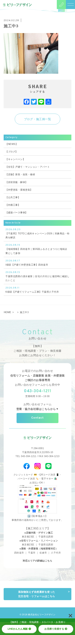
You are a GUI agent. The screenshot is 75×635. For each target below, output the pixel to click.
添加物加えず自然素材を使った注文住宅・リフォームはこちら (36, 594)
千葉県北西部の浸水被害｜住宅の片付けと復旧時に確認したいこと (37, 276)
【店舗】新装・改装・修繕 (20, 174)
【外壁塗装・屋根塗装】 (19, 189)
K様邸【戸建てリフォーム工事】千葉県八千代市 (32, 290)
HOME (7, 312)
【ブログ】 (11, 151)
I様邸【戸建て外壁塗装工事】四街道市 (26, 262)
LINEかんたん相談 (18, 628)
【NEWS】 (11, 144)
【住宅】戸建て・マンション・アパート (27, 166)
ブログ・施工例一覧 (37, 119)
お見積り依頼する (54, 628)
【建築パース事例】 (16, 212)
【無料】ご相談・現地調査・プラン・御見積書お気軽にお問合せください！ (37, 351)
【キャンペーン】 (15, 159)
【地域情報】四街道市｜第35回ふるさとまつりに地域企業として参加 (36, 249)
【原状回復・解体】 (16, 182)
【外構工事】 (12, 205)
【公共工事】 (12, 197)
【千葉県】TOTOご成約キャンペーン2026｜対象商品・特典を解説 (37, 233)
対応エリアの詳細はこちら (37, 560)
